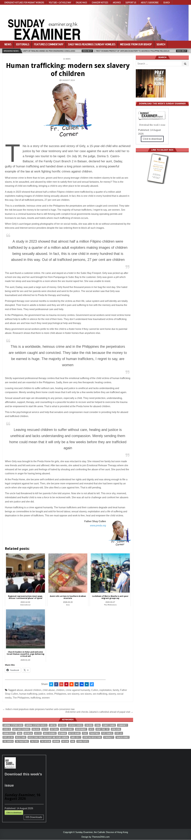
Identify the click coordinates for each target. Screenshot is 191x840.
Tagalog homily (122, 737)
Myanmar (62, 733)
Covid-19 (6, 729)
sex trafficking (100, 694)
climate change (109, 725)
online (50, 694)
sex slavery (73, 694)
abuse (20, 690)
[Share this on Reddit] (71, 684)
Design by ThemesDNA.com (95, 837)
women (46, 697)
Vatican (65, 741)
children (60, 690)
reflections (21, 737)
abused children (32, 690)
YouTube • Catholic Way (60, 2)
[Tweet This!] (51, 684)
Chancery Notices (100, 2)
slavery (112, 694)
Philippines (60, 694)
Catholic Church (76, 725)
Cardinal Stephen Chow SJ (36, 725)
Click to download (152, 139)
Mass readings (50, 733)
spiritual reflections (92, 737)
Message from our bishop (136, 44)
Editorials (22, 44)
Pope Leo (118, 733)
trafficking (36, 697)
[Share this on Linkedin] (87, 684)
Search (166, 2)
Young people (82, 741)
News (7, 44)
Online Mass (81, 2)
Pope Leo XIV (8, 737)
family (116, 690)
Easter (45, 729)
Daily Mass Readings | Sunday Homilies (91, 44)
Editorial (54, 729)
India (19, 733)
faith (91, 729)
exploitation (105, 690)
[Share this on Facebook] (56, 684)
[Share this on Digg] (82, 684)
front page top (102, 729)
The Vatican (45, 741)
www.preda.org (98, 525)
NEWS (68, 59)
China (97, 725)
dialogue (35, 729)
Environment (81, 729)
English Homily (67, 729)
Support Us (130, 2)
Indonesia (28, 733)
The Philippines (21, 697)
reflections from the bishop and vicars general (48, 737)
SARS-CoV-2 (75, 737)
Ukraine (56, 741)
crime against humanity (78, 690)
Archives (117, 2)
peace (85, 733)
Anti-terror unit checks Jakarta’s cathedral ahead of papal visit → (99, 712)
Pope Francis (107, 733)
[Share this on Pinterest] (66, 684)
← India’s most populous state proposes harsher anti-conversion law (39, 709)
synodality (108, 737)
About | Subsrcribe (150, 2)
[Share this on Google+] (61, 684)
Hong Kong (116, 729)
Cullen (94, 690)
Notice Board (74, 733)
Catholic (62, 725)
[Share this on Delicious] (92, 684)
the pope (34, 741)
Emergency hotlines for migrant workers (24, 2)
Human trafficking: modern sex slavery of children (68, 70)
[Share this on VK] (76, 684)
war (72, 741)
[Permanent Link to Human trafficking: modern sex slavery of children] (68, 110)
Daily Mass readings (21, 729)
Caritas (53, 725)
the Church (8, 741)
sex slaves (86, 694)
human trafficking (28, 694)
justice (41, 694)
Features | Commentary (48, 44)
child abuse (49, 690)
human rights (9, 733)
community (122, 725)
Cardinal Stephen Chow (13, 725)
